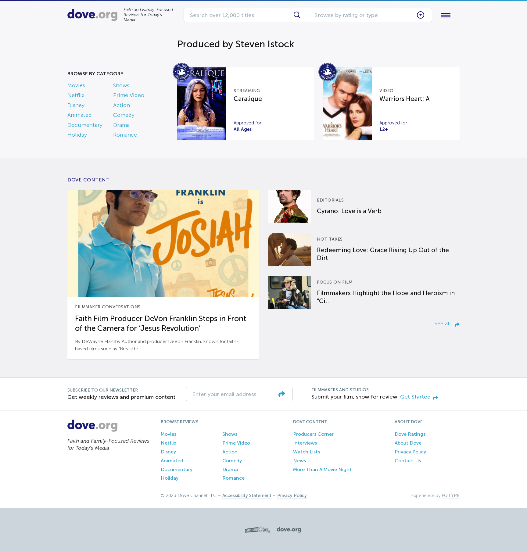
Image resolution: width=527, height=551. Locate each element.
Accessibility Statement (246, 495)
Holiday (77, 135)
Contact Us (408, 460)
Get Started (415, 397)
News (299, 460)
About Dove (408, 442)
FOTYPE (451, 495)
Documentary (84, 125)
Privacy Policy (410, 451)
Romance (125, 135)
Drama (121, 125)
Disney (75, 105)
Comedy (123, 115)
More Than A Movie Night (322, 469)
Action (121, 105)
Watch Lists (306, 451)
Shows (121, 85)
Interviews (305, 442)
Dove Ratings (410, 434)
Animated (79, 115)
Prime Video (128, 95)
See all (443, 323)
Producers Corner (313, 434)
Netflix (75, 95)
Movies (76, 85)
